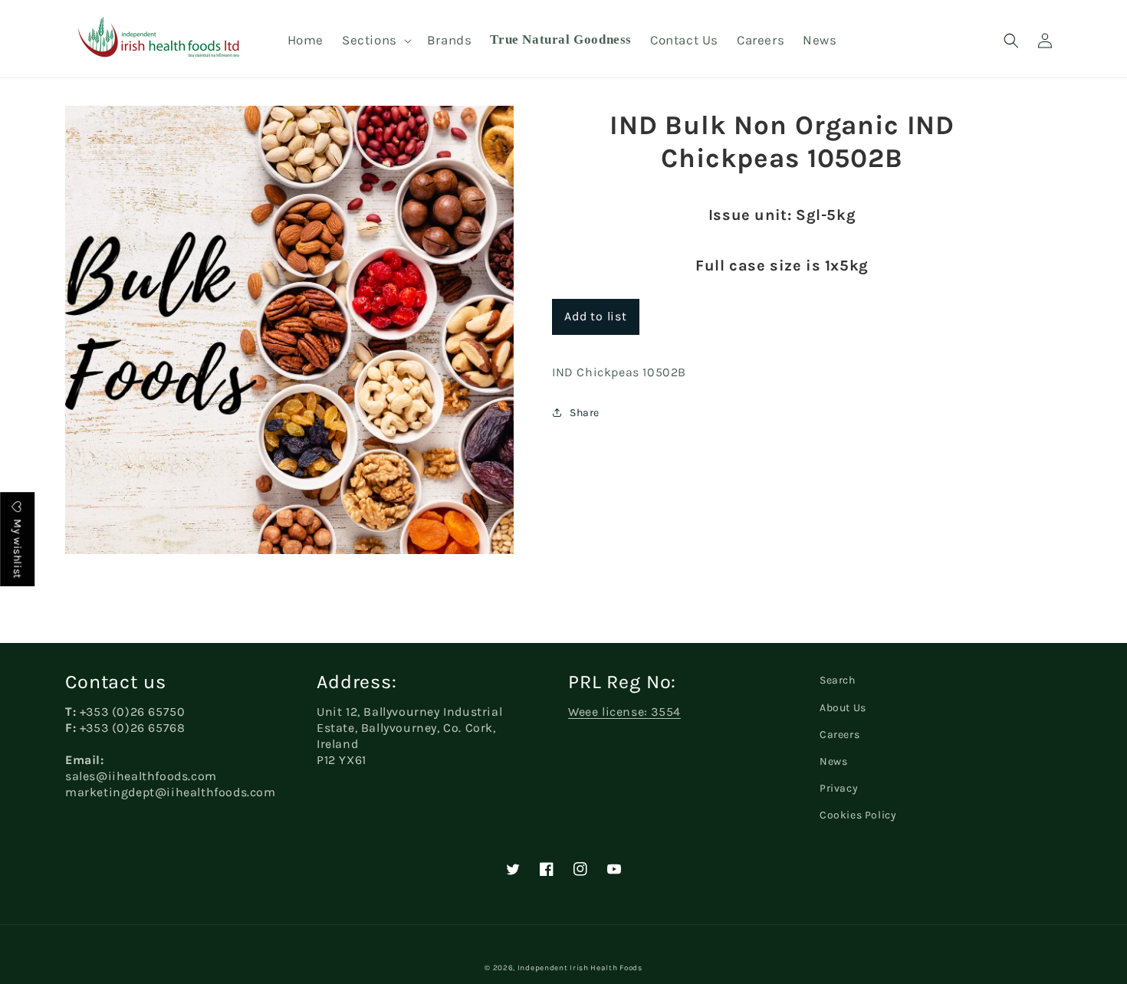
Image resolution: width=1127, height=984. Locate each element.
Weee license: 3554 (624, 711)
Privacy (839, 788)
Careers (839, 734)
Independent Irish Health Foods (580, 968)
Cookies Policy (858, 815)
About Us (843, 707)
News (833, 761)
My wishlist (17, 548)
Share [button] (585, 412)
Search (838, 680)
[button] (375, 39)
